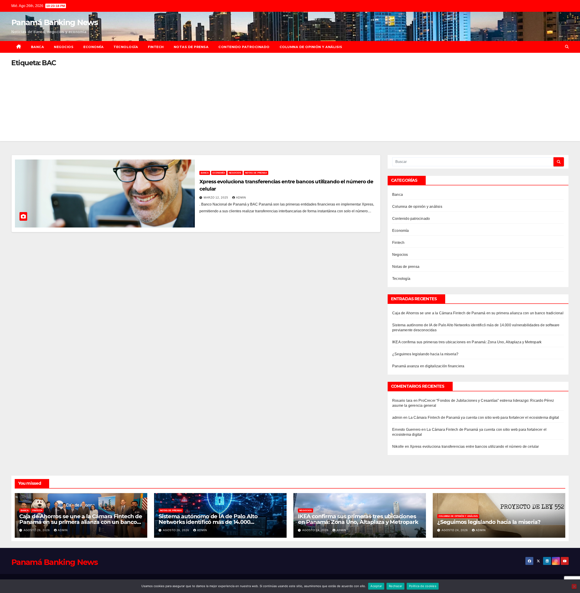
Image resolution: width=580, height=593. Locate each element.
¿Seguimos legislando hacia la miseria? (425, 354)
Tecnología (126, 47)
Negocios (63, 47)
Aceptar (376, 586)
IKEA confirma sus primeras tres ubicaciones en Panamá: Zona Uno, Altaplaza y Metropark (466, 342)
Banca (37, 47)
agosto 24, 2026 (315, 530)
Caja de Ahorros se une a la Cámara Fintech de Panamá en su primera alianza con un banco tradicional (477, 313)
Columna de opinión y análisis (311, 47)
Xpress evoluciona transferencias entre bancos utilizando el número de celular (474, 446)
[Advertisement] (290, 100)
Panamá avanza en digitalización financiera (428, 366)
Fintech (156, 47)
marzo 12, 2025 (216, 197)
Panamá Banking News (54, 22)
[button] (567, 47)
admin (241, 197)
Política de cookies (422, 586)
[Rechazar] (574, 586)
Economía (93, 47)
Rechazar (395, 586)
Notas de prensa (191, 47)
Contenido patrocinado (244, 47)
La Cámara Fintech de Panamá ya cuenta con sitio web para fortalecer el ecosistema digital (483, 417)
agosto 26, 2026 (37, 530)
